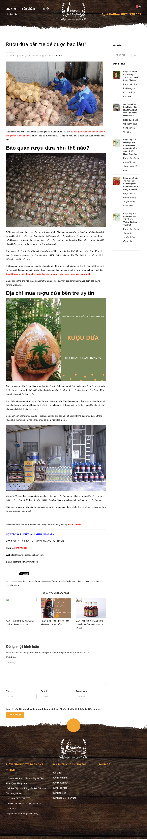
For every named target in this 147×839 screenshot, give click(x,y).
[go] (135, 55)
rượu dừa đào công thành (71, 581)
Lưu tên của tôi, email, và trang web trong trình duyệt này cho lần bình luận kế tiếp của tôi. (53, 709)
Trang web (81, 691)
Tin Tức (59, 56)
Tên (9, 691)
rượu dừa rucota (12, 585)
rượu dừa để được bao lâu (92, 581)
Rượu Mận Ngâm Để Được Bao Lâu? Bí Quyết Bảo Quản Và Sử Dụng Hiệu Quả (131, 184)
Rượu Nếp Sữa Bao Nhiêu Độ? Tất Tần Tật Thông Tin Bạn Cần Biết (130, 219)
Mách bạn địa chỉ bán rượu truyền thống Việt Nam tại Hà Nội (89, 624)
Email (44, 691)
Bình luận (11, 657)
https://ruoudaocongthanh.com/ (29, 555)
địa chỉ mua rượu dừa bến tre (49, 581)
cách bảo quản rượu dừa (27, 581)
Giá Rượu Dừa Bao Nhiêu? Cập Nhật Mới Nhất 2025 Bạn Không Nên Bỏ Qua (130, 110)
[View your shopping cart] (139, 7)
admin (11, 56)
